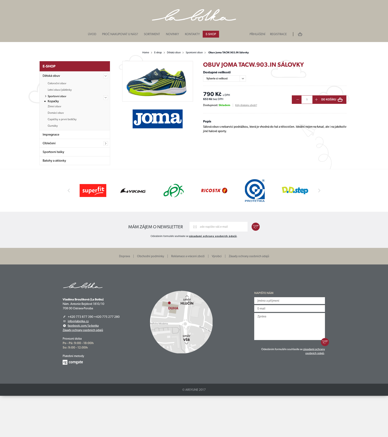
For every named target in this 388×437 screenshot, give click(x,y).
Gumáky (53, 125)
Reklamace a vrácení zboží (188, 256)
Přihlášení (257, 34)
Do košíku (328, 99)
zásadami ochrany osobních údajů (213, 236)
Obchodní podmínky (150, 256)
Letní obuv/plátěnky (60, 89)
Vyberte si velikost (217, 78)
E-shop (211, 34)
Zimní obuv (54, 106)
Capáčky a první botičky (62, 119)
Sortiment (152, 34)
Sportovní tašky (53, 152)
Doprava (124, 256)
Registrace (278, 34)
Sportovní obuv (194, 52)
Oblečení (49, 143)
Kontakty (192, 34)
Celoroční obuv (57, 83)
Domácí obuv (56, 112)
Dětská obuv (174, 52)
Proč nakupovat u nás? (120, 34)
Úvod (92, 34)
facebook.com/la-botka (83, 325)
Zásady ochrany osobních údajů (249, 256)
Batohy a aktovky (54, 160)
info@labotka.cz (78, 321)
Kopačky (53, 101)
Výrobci (217, 256)
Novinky (172, 34)
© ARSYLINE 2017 (194, 390)
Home (145, 52)
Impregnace (51, 134)
